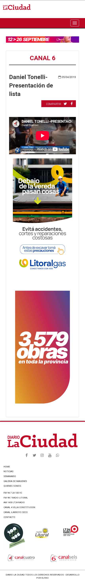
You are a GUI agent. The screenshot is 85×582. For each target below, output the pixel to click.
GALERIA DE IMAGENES (15, 481)
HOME (7, 466)
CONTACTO (9, 517)
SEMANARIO (10, 476)
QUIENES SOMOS (12, 486)
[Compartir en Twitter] (66, 103)
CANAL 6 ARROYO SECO (16, 512)
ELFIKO (45, 578)
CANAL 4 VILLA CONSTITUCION (19, 507)
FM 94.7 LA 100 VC (13, 493)
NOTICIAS (8, 471)
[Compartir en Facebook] (72, 103)
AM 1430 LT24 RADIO (14, 502)
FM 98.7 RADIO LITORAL (16, 497)
